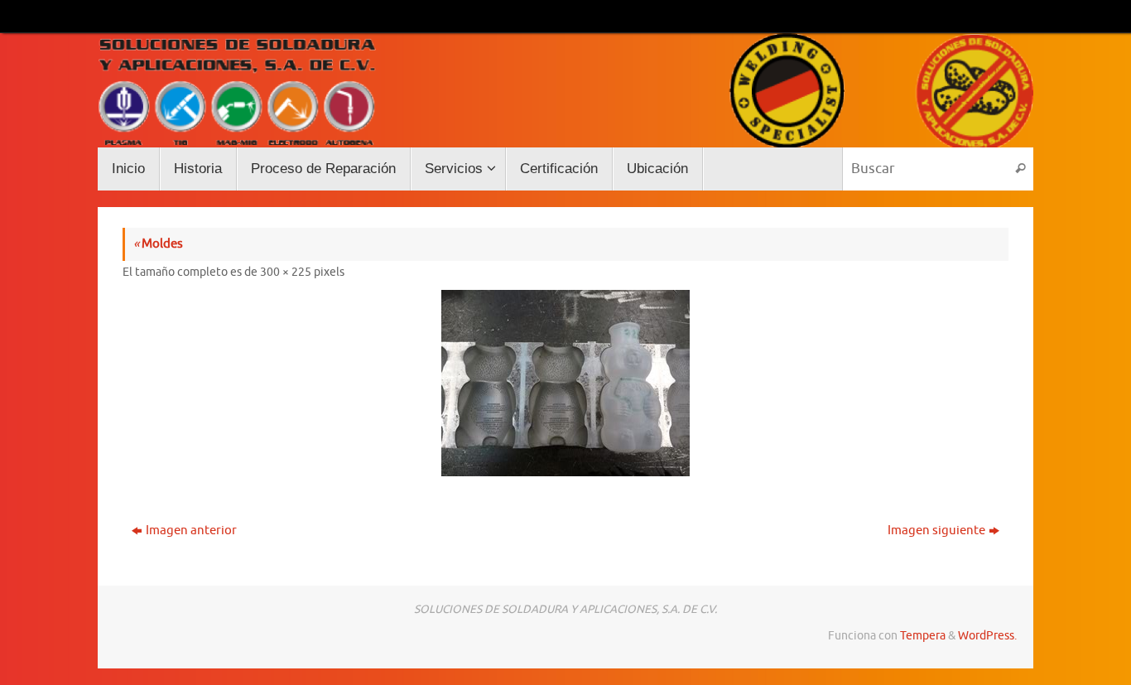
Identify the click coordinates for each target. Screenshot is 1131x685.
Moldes (158, 244)
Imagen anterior (191, 530)
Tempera (923, 636)
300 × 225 (285, 272)
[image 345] (565, 383)
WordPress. (987, 636)
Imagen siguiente (936, 530)
